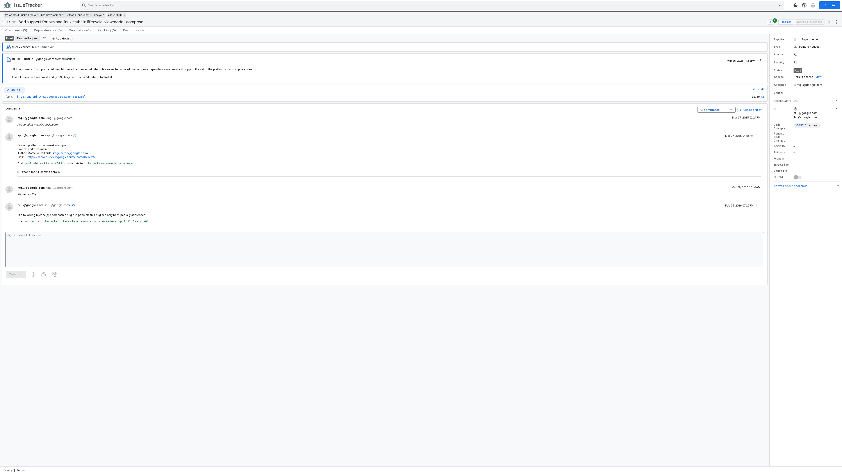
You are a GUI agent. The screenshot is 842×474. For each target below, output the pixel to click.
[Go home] (3, 22)
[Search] (84, 5)
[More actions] (836, 21)
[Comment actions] (756, 135)
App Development (52, 15)
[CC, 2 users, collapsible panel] (816, 109)
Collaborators (782, 101)
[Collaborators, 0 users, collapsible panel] (816, 101)
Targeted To (781, 164)
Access (779, 77)
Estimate (779, 152)
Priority (778, 54)
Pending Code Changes (779, 137)
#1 (75, 59)
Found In (779, 158)
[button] (806, 47)
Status (778, 70)
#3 (73, 205)
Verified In (780, 170)
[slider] (770, 250)
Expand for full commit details (40, 172)
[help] (804, 5)
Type (777, 46)
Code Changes (779, 126)
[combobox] (432, 5)
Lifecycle (98, 15)
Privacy (8, 470)
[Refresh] (8, 22)
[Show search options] (779, 5)
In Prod (778, 177)
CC (776, 109)
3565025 (807, 125)
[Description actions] (760, 60)
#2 (762, 96)
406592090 (115, 15)
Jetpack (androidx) (77, 15)
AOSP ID (779, 146)
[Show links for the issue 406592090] (124, 15)
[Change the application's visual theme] (795, 5)
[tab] (16, 30)
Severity (779, 62)
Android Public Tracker (23, 15)
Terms (21, 470)
